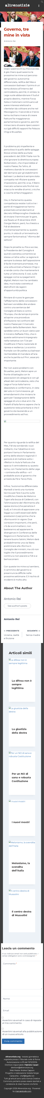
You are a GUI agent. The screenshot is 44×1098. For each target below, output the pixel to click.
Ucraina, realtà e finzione (11, 635)
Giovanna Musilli (20, 693)
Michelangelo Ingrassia (21, 923)
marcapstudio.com (23, 1091)
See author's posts (17, 606)
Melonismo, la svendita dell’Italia (21, 867)
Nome (6, 998)
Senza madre (33, 633)
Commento (10, 963)
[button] (42, 2)
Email (6, 1010)
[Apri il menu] (39, 6)
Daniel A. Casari (20, 827)
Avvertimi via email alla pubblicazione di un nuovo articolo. (22, 1032)
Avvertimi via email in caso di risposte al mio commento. (21, 1021)
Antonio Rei (11, 41)
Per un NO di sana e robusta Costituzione (21, 777)
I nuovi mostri (21, 822)
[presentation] (22, 667)
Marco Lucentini (21, 786)
